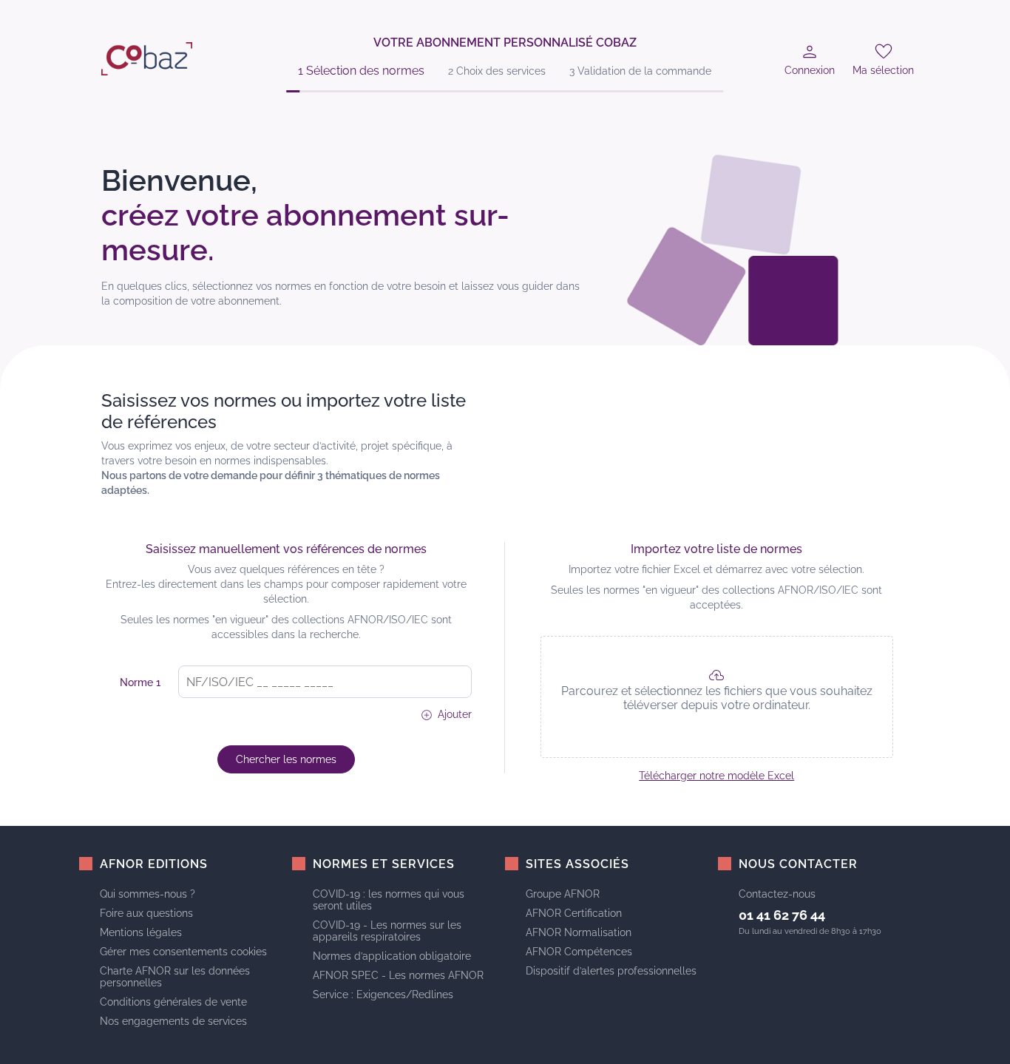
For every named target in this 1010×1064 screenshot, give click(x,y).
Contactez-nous (777, 894)
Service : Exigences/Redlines (383, 994)
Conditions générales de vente (173, 1002)
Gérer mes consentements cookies (183, 952)
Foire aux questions (146, 913)
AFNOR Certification (574, 913)
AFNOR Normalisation (578, 932)
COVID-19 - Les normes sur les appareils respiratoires (387, 931)
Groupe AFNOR (563, 894)
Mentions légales (141, 932)
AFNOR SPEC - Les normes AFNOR (398, 975)
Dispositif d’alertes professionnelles (611, 971)
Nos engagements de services (173, 1021)
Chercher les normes (286, 759)
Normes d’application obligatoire (392, 956)
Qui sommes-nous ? (147, 894)
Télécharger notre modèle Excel (716, 776)
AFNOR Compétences (579, 952)
